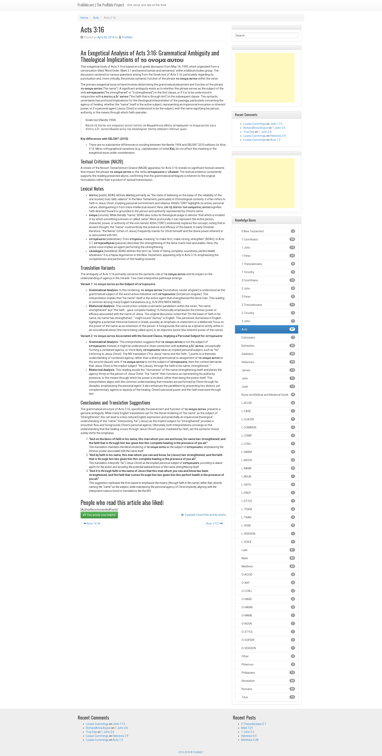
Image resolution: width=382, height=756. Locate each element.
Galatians (267, 353)
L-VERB (267, 525)
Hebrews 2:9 (278, 135)
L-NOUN (267, 476)
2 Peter (267, 296)
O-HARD (267, 599)
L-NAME (267, 468)
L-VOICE (267, 541)
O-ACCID (267, 574)
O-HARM (267, 607)
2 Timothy (267, 313)
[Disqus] (153, 581)
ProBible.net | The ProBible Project (101, 4)
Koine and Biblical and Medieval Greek (267, 394)
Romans (267, 689)
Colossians (267, 337)
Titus (267, 697)
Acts (96, 17)
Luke (267, 550)
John (267, 378)
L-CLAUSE (267, 419)
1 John (267, 247)
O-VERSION (267, 648)
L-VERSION (267, 533)
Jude (267, 386)
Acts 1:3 (275, 139)
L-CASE (267, 411)
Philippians (267, 672)
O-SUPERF (267, 640)
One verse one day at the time (146, 5)
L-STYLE (267, 501)
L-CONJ (267, 443)
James (267, 370)
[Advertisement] (265, 78)
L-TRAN (267, 517)
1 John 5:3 (247, 731)
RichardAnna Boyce (255, 127)
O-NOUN (267, 623)
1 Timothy (267, 272)
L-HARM (267, 452)
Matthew (267, 566)
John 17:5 (276, 123)
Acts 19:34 (93, 523)
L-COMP (267, 435)
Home (84, 17)
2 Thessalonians (267, 304)
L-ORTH (267, 484)
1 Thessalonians (267, 264)
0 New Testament (267, 231)
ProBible (127, 37)
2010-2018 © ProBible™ (191, 752)
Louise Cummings (254, 123)
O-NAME (267, 615)
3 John (267, 321)
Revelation (267, 680)
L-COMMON (267, 427)
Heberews (267, 362)
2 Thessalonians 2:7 (253, 723)
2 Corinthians (267, 280)
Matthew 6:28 (249, 739)
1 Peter (267, 255)
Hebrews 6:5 (249, 735)
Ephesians (267, 345)
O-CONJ (267, 591)
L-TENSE (267, 509)
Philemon (267, 664)
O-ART (267, 582)
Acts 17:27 (213, 523)
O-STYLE (267, 631)
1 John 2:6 (278, 127)
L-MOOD (267, 460)
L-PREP (267, 492)
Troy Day (248, 131)
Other (267, 656)
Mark (267, 558)
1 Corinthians (267, 239)
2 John (267, 288)
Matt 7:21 (247, 727)
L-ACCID (267, 403)
